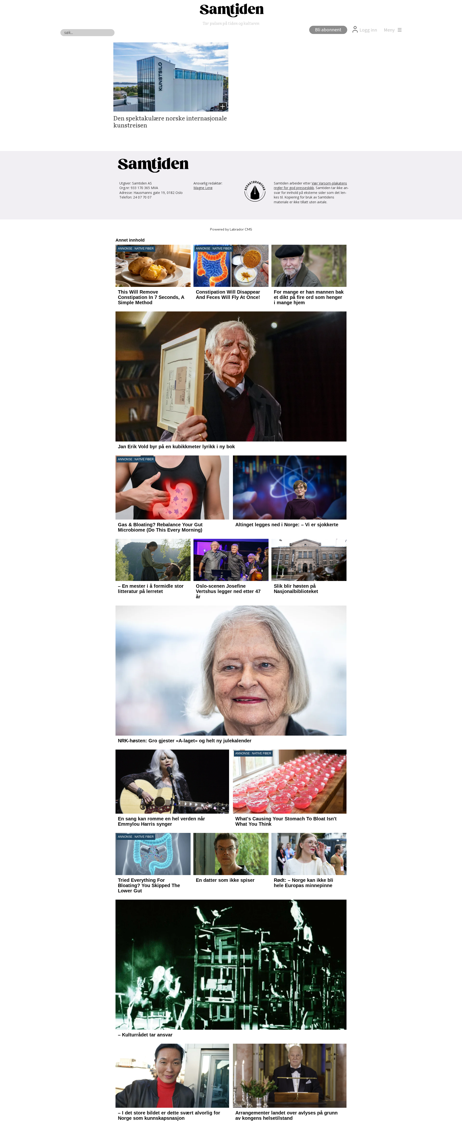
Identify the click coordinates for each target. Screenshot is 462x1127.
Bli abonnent (328, 29)
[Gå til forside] (231, 10)
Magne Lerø (202, 187)
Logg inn (368, 30)
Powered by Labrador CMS (231, 229)
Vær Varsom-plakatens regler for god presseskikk (310, 185)
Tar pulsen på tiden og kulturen (231, 23)
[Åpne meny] (391, 30)
